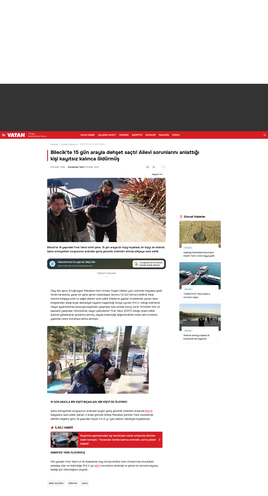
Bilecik (51, 247)
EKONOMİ (150, 135)
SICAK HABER (88, 135)
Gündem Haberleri (69, 144)
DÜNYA (176, 135)
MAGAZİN (164, 135)
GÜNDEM (124, 135)
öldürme (73, 483)
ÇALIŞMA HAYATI (107, 135)
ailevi (97, 465)
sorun (85, 483)
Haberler (54, 144)
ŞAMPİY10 (137, 135)
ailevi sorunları (56, 483)
